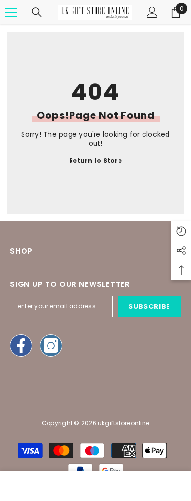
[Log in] (152, 12)
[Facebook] (21, 345)
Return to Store (95, 160)
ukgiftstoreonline (123, 423)
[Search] (37, 12)
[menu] (11, 12)
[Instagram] (51, 345)
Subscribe (149, 306)
